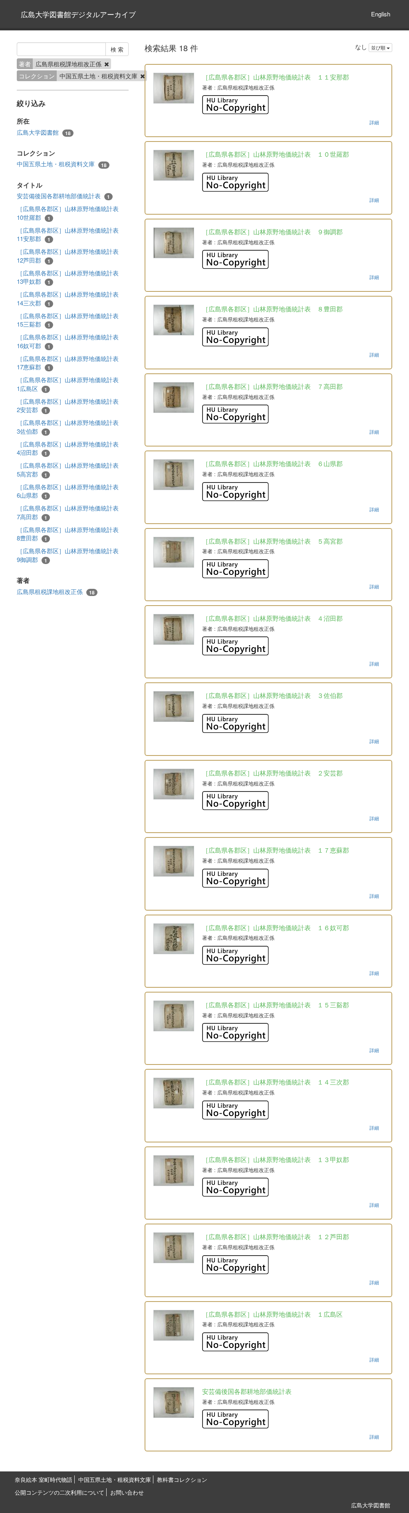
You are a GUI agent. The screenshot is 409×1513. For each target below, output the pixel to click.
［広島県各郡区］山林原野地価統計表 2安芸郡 (68, 405)
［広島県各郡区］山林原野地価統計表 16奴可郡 (68, 341)
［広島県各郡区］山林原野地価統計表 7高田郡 (68, 512)
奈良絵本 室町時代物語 (43, 1479)
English (380, 14)
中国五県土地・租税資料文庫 (62, 163)
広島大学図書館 (44, 132)
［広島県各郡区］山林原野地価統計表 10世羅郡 (68, 212)
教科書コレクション (182, 1479)
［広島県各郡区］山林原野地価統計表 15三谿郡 (68, 320)
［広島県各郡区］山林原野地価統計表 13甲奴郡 (68, 277)
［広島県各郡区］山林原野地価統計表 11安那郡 (68, 234)
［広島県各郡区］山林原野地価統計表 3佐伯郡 (68, 426)
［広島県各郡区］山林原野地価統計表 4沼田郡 (68, 448)
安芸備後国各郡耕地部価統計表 (63, 195)
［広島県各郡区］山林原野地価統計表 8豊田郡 (68, 533)
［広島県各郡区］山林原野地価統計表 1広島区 (68, 384)
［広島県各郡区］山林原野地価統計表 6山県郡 (68, 491)
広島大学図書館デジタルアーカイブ (78, 14)
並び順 (379, 47)
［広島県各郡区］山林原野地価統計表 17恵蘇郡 (68, 362)
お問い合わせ (127, 1492)
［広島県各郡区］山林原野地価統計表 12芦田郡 (68, 255)
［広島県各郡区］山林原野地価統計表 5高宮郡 (68, 469)
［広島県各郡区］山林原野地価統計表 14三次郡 (68, 298)
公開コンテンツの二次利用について (59, 1492)
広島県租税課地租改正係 (56, 591)
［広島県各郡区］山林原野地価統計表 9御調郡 (68, 555)
